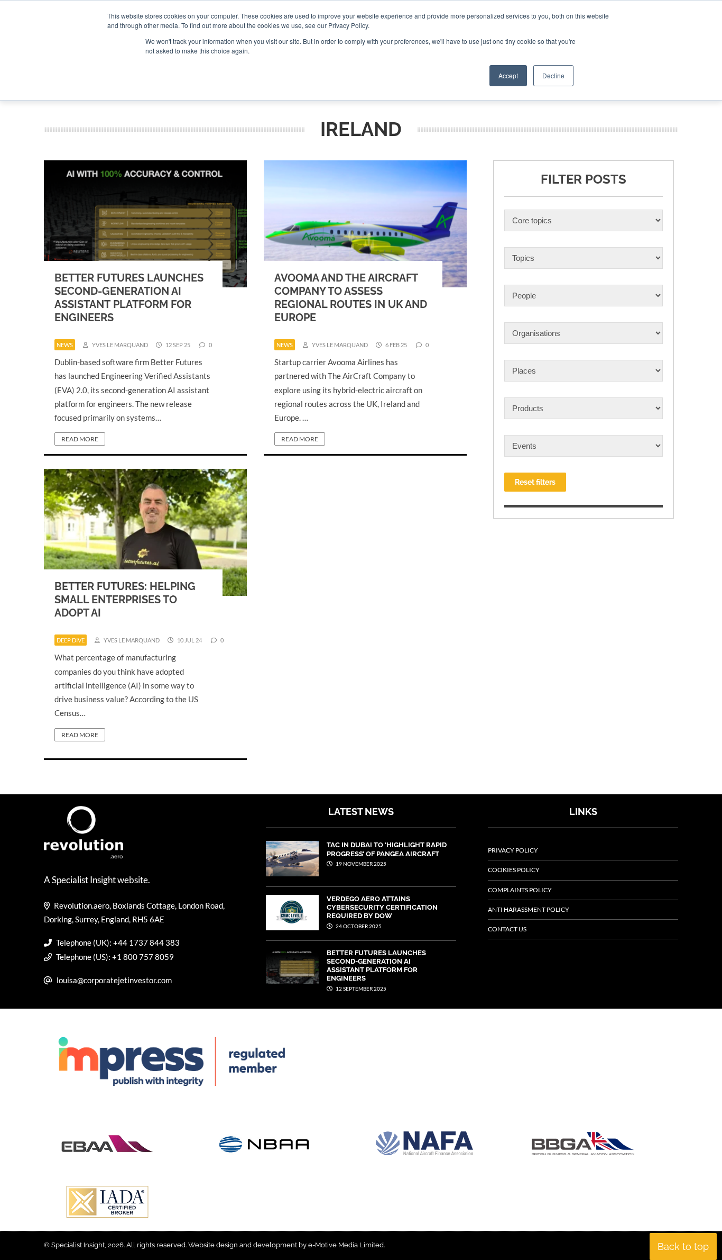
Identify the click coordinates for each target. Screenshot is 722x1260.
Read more (79, 439)
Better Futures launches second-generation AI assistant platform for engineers (128, 297)
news (65, 344)
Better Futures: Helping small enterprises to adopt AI (125, 599)
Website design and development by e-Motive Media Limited (286, 1245)
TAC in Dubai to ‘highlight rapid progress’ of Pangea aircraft (387, 849)
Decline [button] (553, 75)
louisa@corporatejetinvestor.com (114, 980)
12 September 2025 (360, 988)
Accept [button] (508, 75)
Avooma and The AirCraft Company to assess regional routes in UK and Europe (350, 297)
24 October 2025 (358, 926)
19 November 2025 (360, 863)
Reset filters (535, 482)
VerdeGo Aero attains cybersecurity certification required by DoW (382, 907)
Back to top (683, 1246)
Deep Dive (71, 640)
